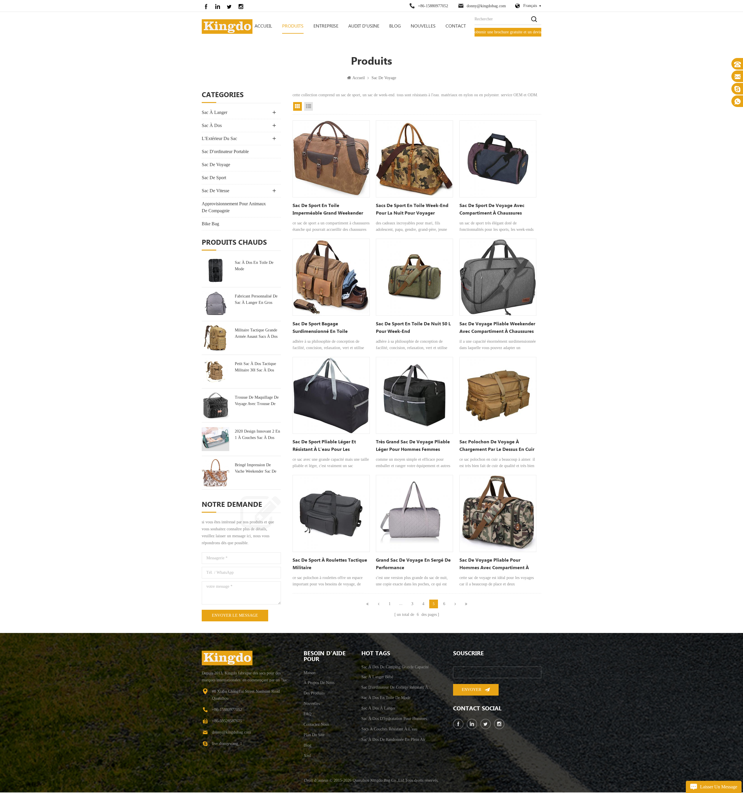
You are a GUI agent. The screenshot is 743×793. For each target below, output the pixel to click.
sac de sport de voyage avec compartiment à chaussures (491, 209)
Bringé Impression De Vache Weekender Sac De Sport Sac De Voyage (255, 469)
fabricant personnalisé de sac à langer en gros (256, 299)
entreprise (325, 26)
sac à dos (212, 125)
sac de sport (214, 177)
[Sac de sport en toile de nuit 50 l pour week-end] (414, 277)
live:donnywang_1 (227, 743)
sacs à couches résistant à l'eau (389, 729)
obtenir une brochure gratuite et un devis (508, 32)
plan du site (314, 735)
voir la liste (308, 106)
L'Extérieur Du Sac (219, 138)
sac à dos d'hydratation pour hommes (394, 718)
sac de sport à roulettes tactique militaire (330, 564)
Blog (395, 26)
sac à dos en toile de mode (254, 265)
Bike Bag (210, 223)
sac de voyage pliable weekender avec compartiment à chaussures (497, 328)
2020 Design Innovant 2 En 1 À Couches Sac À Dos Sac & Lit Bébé (257, 435)
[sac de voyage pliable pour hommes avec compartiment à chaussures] (498, 513)
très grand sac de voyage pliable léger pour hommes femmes (413, 446)
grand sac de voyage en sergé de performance (413, 564)
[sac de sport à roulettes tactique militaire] (331, 513)
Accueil (263, 26)
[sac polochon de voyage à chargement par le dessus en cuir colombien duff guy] (498, 395)
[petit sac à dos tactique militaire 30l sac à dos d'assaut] (215, 371)
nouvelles (423, 26)
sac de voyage (384, 78)
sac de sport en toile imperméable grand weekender (328, 209)
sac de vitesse (215, 190)
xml (307, 756)
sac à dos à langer (378, 708)
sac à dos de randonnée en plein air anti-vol (397, 739)
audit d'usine (363, 26)
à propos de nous (319, 683)
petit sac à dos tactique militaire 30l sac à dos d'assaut (255, 367)
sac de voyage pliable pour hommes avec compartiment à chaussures (494, 564)
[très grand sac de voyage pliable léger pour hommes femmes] (414, 395)
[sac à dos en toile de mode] (215, 270)
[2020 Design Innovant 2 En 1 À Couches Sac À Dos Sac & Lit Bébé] (215, 439)
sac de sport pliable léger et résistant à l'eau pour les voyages (324, 446)
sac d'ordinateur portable (225, 151)
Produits (293, 26)
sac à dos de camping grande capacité (395, 667)
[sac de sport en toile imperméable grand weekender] (331, 158)
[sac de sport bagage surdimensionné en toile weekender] (331, 277)
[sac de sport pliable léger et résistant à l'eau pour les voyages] (331, 395)
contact (456, 26)
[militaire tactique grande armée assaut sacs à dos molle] (215, 338)
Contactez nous (316, 724)
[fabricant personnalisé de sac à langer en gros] (215, 304)
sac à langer (214, 112)
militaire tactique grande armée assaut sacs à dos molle (256, 334)
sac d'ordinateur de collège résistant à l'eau (397, 687)
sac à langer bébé (377, 677)
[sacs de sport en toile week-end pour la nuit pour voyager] (414, 158)
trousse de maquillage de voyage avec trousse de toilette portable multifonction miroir (257, 401)
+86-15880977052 (433, 6)
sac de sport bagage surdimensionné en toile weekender (320, 328)
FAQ (307, 714)
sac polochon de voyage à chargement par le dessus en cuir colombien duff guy (496, 446)
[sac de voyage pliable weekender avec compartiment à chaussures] (498, 277)
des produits (314, 693)
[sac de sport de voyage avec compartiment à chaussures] (498, 158)
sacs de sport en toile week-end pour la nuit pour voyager (412, 209)
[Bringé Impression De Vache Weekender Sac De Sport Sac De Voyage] (215, 473)
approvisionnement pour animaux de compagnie (234, 207)
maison (309, 673)
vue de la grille (297, 106)
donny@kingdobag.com (486, 6)
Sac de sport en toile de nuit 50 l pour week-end (413, 328)
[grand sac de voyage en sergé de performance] (414, 513)
